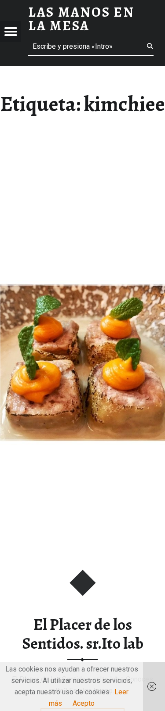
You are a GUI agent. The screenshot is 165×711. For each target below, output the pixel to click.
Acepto (84, 703)
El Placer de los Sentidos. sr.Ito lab (82, 634)
